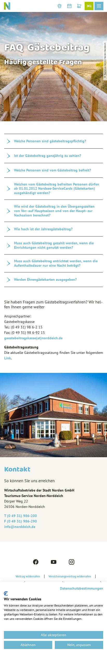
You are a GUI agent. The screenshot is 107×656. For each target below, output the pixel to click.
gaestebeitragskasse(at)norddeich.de (33, 338)
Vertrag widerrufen (28, 576)
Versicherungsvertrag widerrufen (70, 576)
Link (7, 358)
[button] (59, 6)
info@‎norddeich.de (19, 526)
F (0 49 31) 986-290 (20, 521)
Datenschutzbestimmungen (81, 588)
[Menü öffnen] (99, 6)
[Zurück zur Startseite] (7, 6)
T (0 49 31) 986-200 (20, 515)
